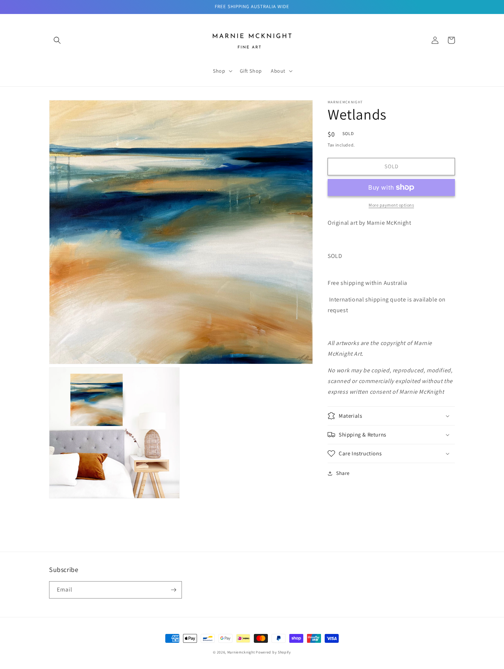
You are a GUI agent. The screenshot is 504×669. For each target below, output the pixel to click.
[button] (57, 40)
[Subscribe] (173, 590)
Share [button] (343, 473)
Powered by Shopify (273, 652)
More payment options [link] (391, 205)
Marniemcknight (241, 652)
